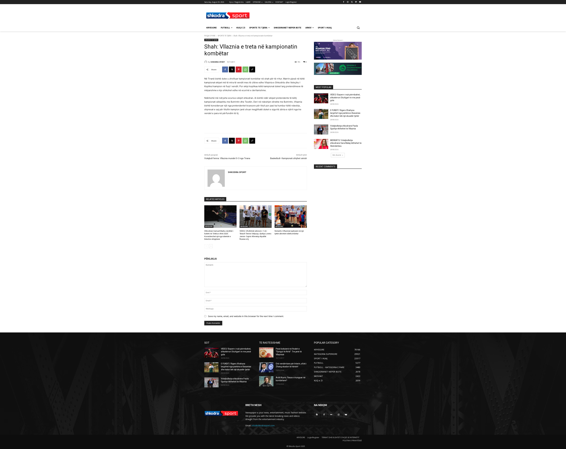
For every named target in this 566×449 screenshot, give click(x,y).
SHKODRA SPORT (217, 62)
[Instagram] (347, 2)
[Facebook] (343, 2)
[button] (358, 27)
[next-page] (211, 246)
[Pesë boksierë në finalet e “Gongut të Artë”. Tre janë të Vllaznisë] (266, 352)
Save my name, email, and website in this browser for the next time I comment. (246, 316)
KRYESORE (209, 226)
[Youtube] (360, 2)
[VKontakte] (346, 415)
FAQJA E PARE (210, 35)
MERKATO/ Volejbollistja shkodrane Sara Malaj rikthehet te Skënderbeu (346, 143)
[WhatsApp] (245, 69)
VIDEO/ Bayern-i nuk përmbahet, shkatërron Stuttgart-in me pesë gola (345, 97)
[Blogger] (317, 415)
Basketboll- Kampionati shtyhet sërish (288, 158)
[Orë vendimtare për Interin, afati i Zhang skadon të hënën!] (266, 367)
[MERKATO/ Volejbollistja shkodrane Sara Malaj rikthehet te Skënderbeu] (321, 144)
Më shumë (337, 155)
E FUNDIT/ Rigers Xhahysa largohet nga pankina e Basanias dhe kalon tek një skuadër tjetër (345, 113)
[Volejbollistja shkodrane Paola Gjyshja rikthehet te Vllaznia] (321, 130)
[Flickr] (331, 415)
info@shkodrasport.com (263, 425)
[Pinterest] (239, 69)
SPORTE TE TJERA (224, 35)
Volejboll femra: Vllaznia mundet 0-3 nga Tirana (227, 158)
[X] (352, 2)
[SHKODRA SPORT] (206, 61)
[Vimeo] (356, 2)
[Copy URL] (252, 69)
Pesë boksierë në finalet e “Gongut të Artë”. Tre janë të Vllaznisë (289, 352)
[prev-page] (206, 246)
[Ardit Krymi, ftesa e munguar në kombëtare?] (266, 381)
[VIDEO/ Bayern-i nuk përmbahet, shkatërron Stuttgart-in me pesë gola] (321, 98)
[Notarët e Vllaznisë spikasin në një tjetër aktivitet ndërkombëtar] (291, 216)
